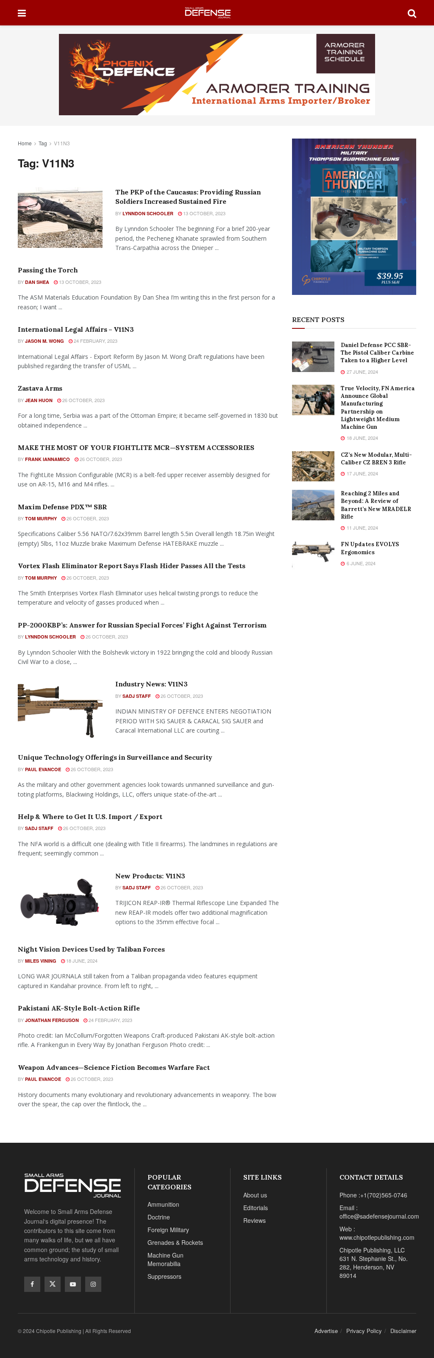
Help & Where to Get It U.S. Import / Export (90, 816)
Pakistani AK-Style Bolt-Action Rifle (78, 1008)
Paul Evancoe (43, 769)
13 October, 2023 (203, 213)
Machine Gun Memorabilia (165, 1259)
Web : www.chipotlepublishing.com (377, 1233)
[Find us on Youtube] (73, 1284)
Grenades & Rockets (175, 1242)
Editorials (255, 1207)
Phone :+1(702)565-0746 (373, 1195)
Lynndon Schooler (147, 213)
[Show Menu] (22, 12)
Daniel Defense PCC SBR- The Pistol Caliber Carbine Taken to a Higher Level (377, 353)
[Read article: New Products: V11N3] (60, 901)
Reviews (254, 1220)
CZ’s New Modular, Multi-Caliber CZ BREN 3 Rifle (376, 458)
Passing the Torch (48, 270)
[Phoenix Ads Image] (217, 73)
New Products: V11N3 (150, 876)
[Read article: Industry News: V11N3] (60, 709)
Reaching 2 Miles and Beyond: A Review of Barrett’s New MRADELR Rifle (376, 505)
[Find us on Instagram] (93, 1284)
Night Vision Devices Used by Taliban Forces (91, 949)
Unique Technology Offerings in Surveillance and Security (115, 757)
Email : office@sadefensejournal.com (379, 1211)
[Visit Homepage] (217, 13)
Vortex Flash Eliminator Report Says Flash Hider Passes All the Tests (131, 565)
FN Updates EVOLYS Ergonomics (370, 548)
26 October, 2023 (83, 400)
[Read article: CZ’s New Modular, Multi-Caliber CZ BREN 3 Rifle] (313, 466)
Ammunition (163, 1204)
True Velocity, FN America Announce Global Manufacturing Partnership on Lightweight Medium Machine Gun (378, 407)
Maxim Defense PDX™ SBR (62, 507)
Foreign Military (168, 1229)
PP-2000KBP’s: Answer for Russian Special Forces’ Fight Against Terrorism (142, 625)
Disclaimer (403, 1331)
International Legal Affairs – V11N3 (76, 329)
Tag (43, 143)
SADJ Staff (136, 696)
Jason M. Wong (44, 341)
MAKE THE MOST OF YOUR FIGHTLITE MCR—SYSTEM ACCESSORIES (136, 447)
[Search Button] (412, 12)
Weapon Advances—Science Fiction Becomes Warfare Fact (113, 1067)
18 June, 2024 (81, 960)
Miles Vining (40, 961)
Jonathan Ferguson (52, 1020)
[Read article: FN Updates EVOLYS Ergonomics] (313, 556)
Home (25, 143)
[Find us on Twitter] (53, 1284)
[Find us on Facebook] (32, 1284)
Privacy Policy (364, 1331)
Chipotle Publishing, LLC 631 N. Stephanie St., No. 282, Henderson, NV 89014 (373, 1263)
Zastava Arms (40, 388)
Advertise (326, 1331)
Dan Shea (37, 282)
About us (255, 1195)
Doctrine (158, 1217)
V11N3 (62, 143)
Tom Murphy (41, 518)
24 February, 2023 (94, 340)
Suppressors (164, 1276)
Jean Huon (39, 400)
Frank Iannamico (47, 459)
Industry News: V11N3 (151, 684)
